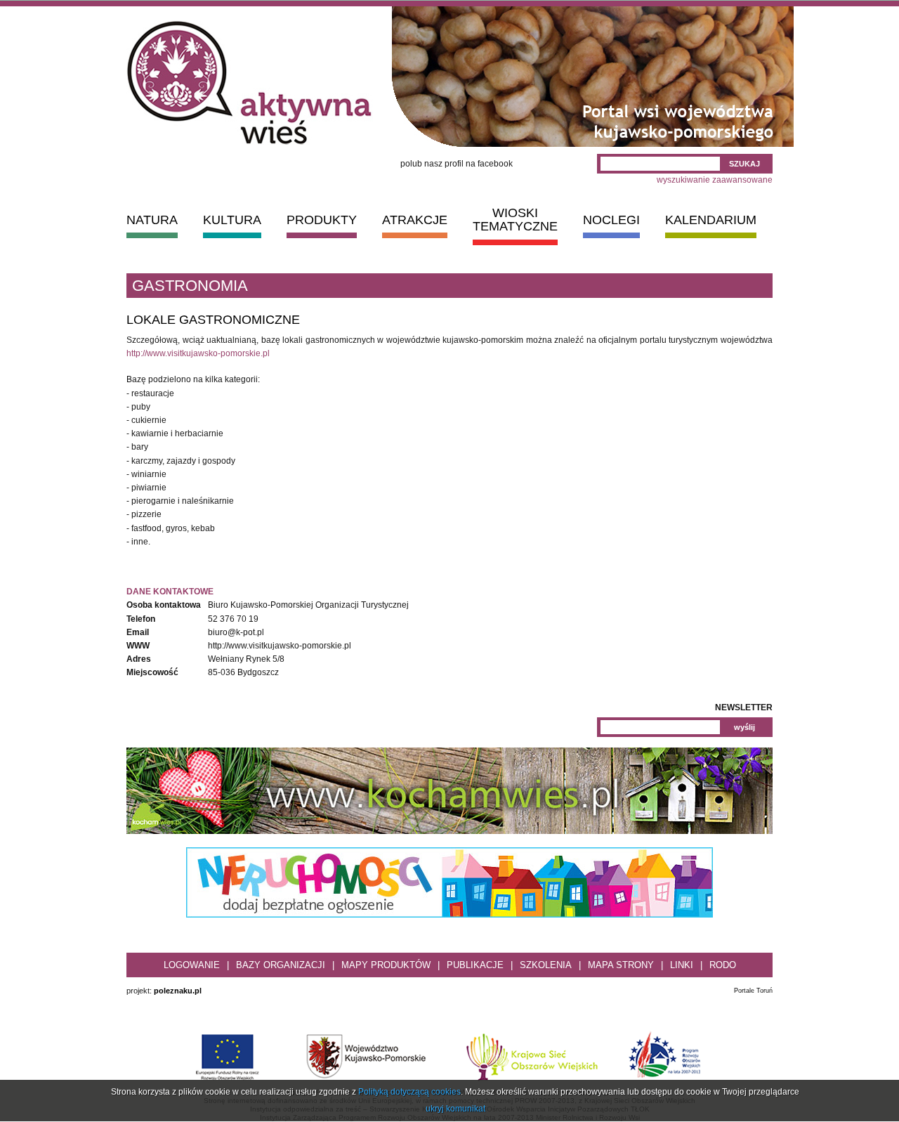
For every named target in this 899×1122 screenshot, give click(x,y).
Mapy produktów (386, 965)
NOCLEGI (611, 220)
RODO (722, 965)
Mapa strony (621, 965)
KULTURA (232, 220)
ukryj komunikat (455, 1109)
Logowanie (192, 965)
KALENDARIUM (710, 220)
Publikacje (475, 965)
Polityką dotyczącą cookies (409, 1092)
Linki (681, 965)
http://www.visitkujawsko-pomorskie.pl (198, 353)
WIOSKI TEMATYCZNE (515, 219)
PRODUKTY (322, 220)
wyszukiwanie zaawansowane (715, 180)
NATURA (152, 220)
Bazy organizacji (280, 965)
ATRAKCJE (414, 220)
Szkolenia (546, 965)
